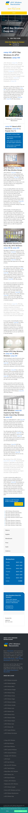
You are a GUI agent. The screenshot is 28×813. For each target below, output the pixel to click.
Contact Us (18, 503)
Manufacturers (8, 538)
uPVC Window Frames (10, 695)
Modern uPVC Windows (10, 780)
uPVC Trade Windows (10, 768)
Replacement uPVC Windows (11, 784)
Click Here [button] (23, 808)
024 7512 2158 (14, 9)
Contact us (7, 551)
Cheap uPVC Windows (10, 740)
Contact (16, 44)
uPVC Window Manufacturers (11, 793)
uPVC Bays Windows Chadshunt (12, 520)
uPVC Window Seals (9, 724)
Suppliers (7, 534)
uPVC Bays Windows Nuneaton (12, 515)
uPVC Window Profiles (10, 717)
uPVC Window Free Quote (11, 733)
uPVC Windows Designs (10, 689)
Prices (6, 542)
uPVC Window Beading (10, 683)
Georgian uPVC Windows (10, 755)
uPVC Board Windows (10, 746)
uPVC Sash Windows (9, 762)
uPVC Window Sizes (9, 796)
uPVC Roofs (7, 759)
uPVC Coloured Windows (10, 752)
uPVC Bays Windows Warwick (12, 514)
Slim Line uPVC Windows (10, 765)
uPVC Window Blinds (9, 686)
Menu (14, 12)
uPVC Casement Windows (11, 749)
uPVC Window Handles (10, 705)
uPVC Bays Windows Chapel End (13, 522)
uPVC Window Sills (9, 727)
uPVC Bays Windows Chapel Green (13, 523)
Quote (6, 546)
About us (7, 530)
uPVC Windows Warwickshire (12, 511)
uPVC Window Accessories (11, 680)
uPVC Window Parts (9, 711)
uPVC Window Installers (10, 702)
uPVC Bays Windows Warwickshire (13, 512)
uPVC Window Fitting (10, 692)
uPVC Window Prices (9, 714)
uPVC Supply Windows (10, 730)
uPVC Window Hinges (10, 699)
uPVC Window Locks (9, 708)
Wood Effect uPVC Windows (11, 771)
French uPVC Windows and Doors (12, 790)
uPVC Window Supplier (10, 787)
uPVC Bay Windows (9, 743)
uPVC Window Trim (9, 774)
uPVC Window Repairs (10, 720)
